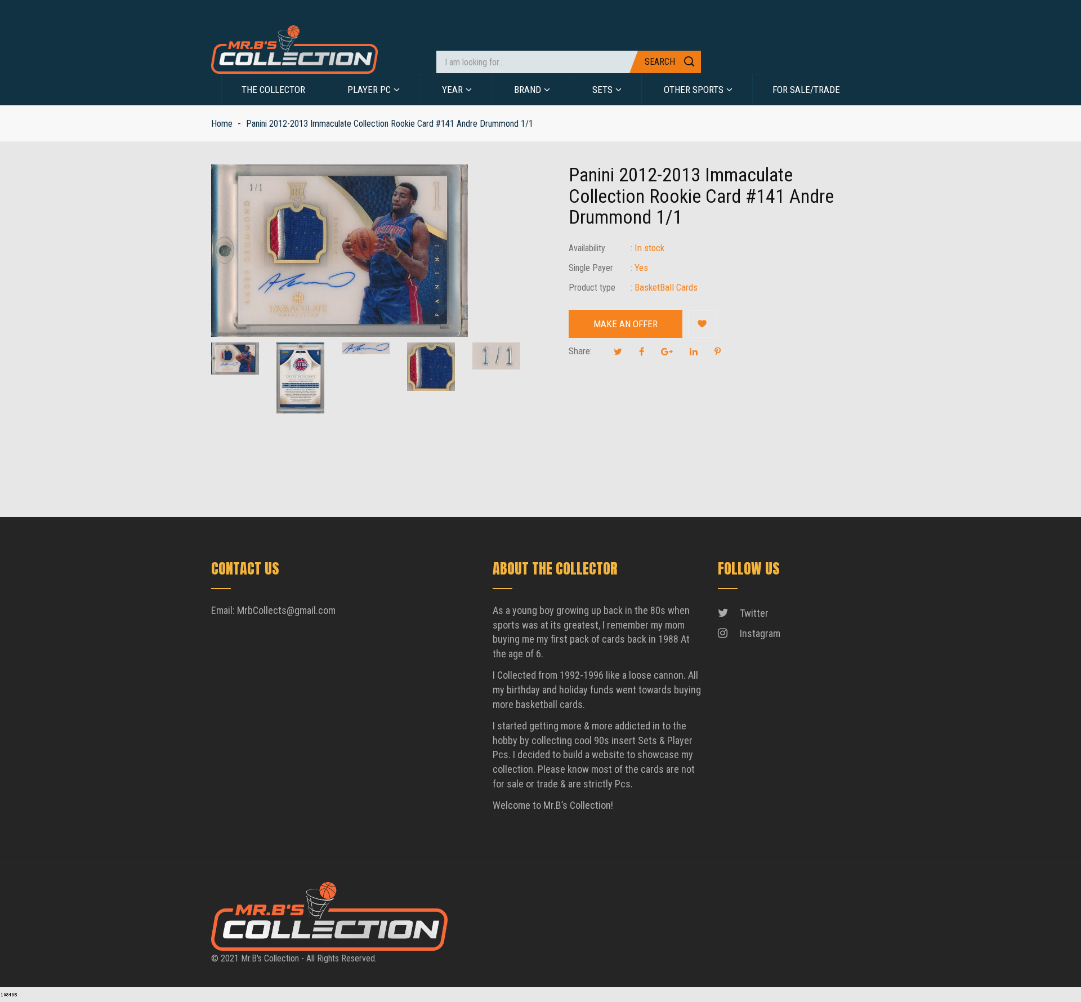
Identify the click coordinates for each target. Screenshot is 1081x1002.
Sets (602, 89)
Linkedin (694, 351)
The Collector (273, 89)
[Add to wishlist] (702, 324)
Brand (527, 89)
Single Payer (591, 267)
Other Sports (693, 89)
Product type (592, 287)
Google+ (667, 351)
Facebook (641, 351)
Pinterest (717, 351)
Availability (587, 248)
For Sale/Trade (806, 89)
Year (452, 89)
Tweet (618, 351)
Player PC (369, 89)
